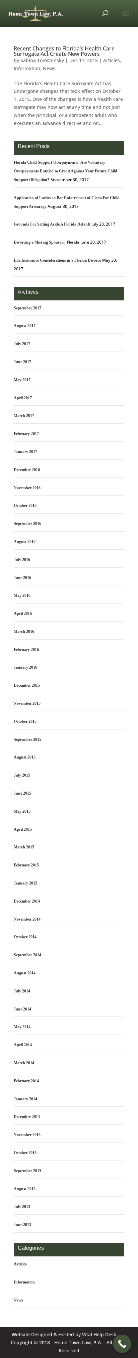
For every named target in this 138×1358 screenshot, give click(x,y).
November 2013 (27, 1134)
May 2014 (22, 1027)
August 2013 (25, 1189)
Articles (111, 60)
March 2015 (24, 847)
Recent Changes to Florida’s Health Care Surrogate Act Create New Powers (64, 51)
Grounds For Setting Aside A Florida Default (52, 224)
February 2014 (26, 1081)
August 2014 (25, 973)
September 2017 (27, 308)
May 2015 (22, 811)
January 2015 (25, 883)
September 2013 (27, 1171)
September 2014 (27, 955)
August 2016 (25, 541)
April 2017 (23, 398)
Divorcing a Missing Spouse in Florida (46, 242)
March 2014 (24, 1063)
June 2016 (22, 577)
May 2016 (22, 595)
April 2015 (23, 829)
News (49, 68)
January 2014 (25, 1099)
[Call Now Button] (122, 1344)
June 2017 (22, 362)
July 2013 (22, 1206)
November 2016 (27, 488)
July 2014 (22, 991)
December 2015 (27, 685)
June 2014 (22, 1009)
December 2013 (27, 1116)
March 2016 (24, 631)
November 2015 (27, 703)
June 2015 (22, 793)
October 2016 (25, 505)
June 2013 (22, 1224)
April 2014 (23, 1045)
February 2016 (26, 649)
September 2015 (27, 739)
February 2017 (26, 433)
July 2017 (22, 344)
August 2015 (25, 757)
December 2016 (27, 469)
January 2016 (25, 667)
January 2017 (25, 451)
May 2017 (22, 380)
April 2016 (23, 613)
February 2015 (26, 865)
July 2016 (22, 559)
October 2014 (25, 937)
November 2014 (27, 919)
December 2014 (27, 901)
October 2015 (25, 721)
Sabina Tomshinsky (42, 60)
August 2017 (25, 325)
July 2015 (22, 775)
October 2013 (25, 1152)
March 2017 (24, 415)
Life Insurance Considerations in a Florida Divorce (57, 260)
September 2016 (27, 523)
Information (27, 68)
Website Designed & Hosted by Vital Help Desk (64, 1334)
